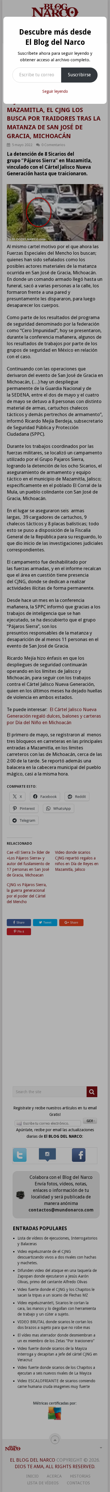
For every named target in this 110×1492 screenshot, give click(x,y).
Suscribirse (79, 74)
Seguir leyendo (55, 91)
